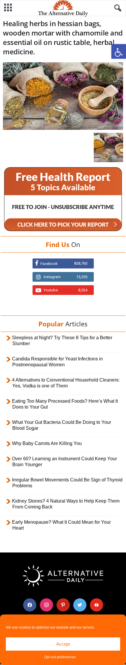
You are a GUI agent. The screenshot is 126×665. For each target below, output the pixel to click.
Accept (63, 644)
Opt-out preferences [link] (60, 657)
